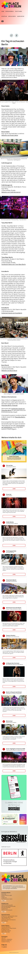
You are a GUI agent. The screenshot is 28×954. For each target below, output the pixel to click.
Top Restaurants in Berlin (6, 899)
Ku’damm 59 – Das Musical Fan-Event (9, 916)
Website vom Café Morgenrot (11, 192)
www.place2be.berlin (15, 952)
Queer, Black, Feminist (6, 930)
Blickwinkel (3, 894)
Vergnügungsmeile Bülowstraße (8, 906)
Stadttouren (18, 11)
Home (2, 11)
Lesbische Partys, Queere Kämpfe (8, 928)
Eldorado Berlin (4, 921)
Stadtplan (4, 16)
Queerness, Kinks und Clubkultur (8, 919)
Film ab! (3, 896)
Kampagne (4, 936)
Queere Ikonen (4, 908)
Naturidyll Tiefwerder (5, 907)
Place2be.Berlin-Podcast (9, 405)
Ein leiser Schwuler (5, 929)
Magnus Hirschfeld (5, 932)
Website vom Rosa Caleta (9, 135)
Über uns (3, 938)
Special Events (12, 16)
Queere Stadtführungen (6, 895)
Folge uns (23, 821)
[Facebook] (16, 35)
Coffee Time (4, 897)
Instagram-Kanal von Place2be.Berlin (13, 409)
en (2, 21)
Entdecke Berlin (9, 11)
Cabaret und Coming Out (6, 910)
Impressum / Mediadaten (6, 939)
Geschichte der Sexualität (7, 905)
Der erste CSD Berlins (6, 927)
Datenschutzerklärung (6, 940)
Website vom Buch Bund (9, 370)
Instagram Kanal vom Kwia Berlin (11, 313)
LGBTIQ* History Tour (6, 918)
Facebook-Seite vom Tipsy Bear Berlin (13, 264)
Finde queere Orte (7, 816)
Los (15, 821)
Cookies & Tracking (5, 941)
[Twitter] (11, 35)
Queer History (20, 16)
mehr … (3, 900)
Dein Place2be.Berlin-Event (7, 917)
